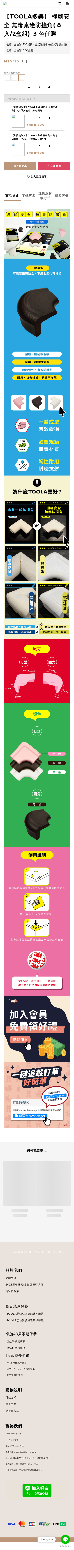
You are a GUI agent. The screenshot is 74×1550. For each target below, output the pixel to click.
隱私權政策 (12, 1291)
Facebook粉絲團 (14, 1433)
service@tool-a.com (26, 1452)
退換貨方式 (12, 1410)
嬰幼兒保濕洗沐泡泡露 (30, 1313)
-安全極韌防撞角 (14, 1374)
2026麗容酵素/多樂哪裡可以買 (24, 1284)
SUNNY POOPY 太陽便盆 (21, 1368)
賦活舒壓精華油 (16, 1348)
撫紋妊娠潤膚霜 (16, 1341)
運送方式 (11, 1404)
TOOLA (12, 1320)
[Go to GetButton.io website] (65, 1546)
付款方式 (11, 1397)
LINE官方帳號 (12, 1440)
